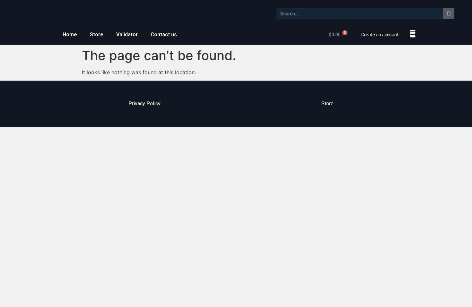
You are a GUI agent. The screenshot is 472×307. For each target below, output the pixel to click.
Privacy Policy (144, 104)
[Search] (448, 13)
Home (70, 34)
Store (96, 34)
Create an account (379, 34)
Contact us (164, 34)
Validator (127, 34)
